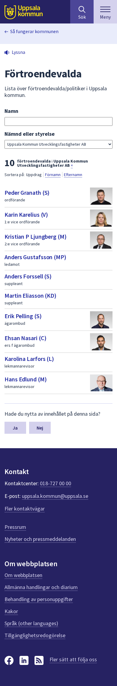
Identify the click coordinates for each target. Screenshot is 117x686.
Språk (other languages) (31, 623)
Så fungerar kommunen (34, 31)
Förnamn (53, 174)
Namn (11, 110)
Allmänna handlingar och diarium (41, 587)
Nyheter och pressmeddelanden (40, 538)
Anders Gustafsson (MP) (35, 257)
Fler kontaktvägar (24, 508)
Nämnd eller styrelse (29, 133)
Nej (40, 428)
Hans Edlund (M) (25, 379)
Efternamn (73, 174)
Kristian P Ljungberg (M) (35, 236)
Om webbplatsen (23, 575)
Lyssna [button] (18, 52)
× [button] (72, 165)
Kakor (11, 611)
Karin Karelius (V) (26, 214)
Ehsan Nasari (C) (25, 338)
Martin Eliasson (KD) (30, 295)
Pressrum (15, 526)
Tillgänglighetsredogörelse (34, 635)
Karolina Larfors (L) (29, 358)
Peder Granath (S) (27, 192)
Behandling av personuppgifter (38, 599)
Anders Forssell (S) (28, 276)
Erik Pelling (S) (22, 316)
